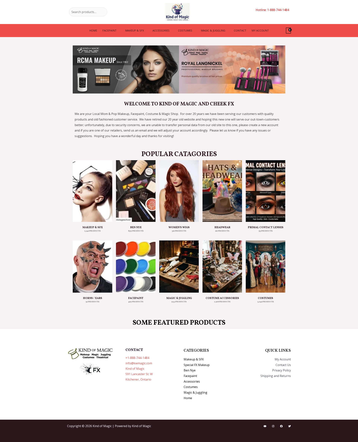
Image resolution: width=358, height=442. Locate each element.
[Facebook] (281, 426)
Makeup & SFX (134, 30)
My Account (283, 359)
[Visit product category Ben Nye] (136, 191)
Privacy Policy (281, 370)
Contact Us (283, 365)
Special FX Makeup (197, 365)
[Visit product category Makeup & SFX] (92, 191)
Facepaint (109, 30)
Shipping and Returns (275, 376)
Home (93, 30)
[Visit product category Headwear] (222, 191)
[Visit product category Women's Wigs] (179, 191)
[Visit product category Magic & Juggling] (179, 266)
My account (260, 30)
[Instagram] (273, 426)
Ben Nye (190, 370)
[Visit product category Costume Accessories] (222, 266)
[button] (76, 69)
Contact (240, 30)
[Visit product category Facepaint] (136, 266)
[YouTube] (265, 426)
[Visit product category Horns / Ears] (92, 266)
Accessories (161, 30)
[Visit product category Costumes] (265, 266)
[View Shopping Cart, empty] (288, 31)
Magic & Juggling (213, 30)
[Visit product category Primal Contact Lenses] (265, 191)
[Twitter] (289, 426)
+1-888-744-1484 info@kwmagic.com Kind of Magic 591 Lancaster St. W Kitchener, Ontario (139, 368)
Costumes (185, 30)
